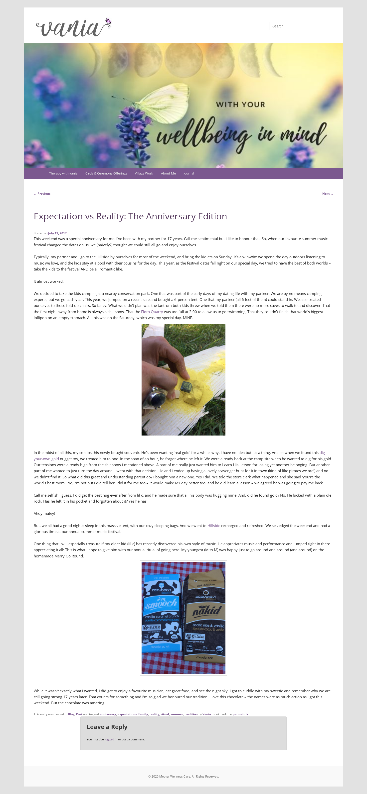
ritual (165, 714)
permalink (240, 714)
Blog (71, 714)
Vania (206, 714)
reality (154, 714)
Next (327, 193)
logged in (111, 739)
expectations (127, 714)
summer (177, 714)
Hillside (213, 525)
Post (79, 714)
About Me (168, 173)
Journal (189, 173)
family (143, 714)
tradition (191, 714)
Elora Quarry (152, 311)
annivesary (108, 714)
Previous (42, 193)
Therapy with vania (63, 173)
